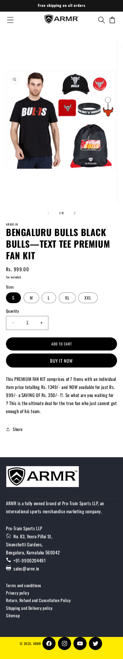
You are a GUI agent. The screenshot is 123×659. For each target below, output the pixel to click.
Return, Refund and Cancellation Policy (38, 600)
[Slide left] (48, 213)
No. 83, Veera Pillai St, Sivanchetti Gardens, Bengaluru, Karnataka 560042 (33, 544)
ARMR (37, 643)
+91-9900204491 (29, 560)
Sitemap (13, 615)
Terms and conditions (23, 585)
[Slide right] (74, 213)
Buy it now (61, 360)
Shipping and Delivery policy (29, 608)
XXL (87, 297)
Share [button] (18, 429)
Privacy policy (17, 593)
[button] (101, 20)
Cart (112, 20)
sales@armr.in (26, 568)
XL (67, 297)
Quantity (12, 311)
